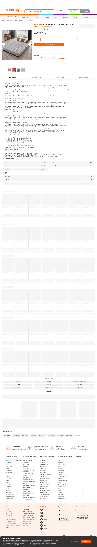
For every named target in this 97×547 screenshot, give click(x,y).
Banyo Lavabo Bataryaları (63, 480)
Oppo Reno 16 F (78, 486)
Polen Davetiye (26, 477)
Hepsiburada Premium (76, 7)
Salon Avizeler (43, 460)
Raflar (59, 460)
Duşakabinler (8, 468)
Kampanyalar (51, 7)
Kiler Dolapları (60, 468)
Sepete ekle (50, 44)
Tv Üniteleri (8, 476)
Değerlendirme (46, 26)
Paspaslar (59, 482)
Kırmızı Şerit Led (43, 492)
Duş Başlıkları (60, 472)
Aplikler (7, 488)
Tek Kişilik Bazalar (61, 486)
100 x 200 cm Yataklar (44, 484)
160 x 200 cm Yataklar (44, 494)
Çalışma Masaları (9, 470)
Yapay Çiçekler (60, 478)
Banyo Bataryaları (9, 494)
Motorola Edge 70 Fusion (79, 480)
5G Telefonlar (77, 484)
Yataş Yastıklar (26, 495)
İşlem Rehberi (25, 525)
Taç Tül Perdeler (26, 468)
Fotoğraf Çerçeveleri (61, 498)
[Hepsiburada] (12, 10)
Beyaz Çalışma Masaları (44, 490)
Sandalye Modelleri (9, 498)
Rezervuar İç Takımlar (62, 476)
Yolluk (59, 488)
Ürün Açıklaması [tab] (12, 77)
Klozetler (7, 474)
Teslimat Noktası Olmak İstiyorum (29, 519)
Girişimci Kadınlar (58, 7)
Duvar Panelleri (9, 486)
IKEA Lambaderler (26, 487)
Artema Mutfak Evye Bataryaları (29, 497)
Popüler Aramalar (78, 462)
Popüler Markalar (78, 464)
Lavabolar (8, 490)
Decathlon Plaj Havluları (27, 499)
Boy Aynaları (60, 474)
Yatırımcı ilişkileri (9, 513)
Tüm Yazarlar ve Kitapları (79, 460)
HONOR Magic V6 (78, 496)
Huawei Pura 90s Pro (79, 472)
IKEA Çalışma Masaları (27, 460)
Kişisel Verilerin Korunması (11, 519)
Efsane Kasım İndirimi (79, 466)
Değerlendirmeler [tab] (36, 77)
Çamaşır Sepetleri (61, 496)
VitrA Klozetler (26, 466)
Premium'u (13, 11)
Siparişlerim (34, 7)
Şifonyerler (60, 466)
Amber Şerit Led (43, 472)
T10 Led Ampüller (43, 476)
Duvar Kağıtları (9, 462)
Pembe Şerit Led (43, 482)
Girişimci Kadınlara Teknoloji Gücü (29, 517)
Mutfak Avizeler (43, 466)
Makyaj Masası (9, 472)
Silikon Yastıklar (43, 498)
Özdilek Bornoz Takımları (28, 473)
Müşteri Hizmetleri (66, 7)
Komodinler (60, 490)
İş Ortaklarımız (8, 511)
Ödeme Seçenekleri (27, 521)
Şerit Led (7, 482)
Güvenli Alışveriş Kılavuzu (11, 523)
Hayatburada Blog (26, 509)
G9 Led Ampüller (43, 496)
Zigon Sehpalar (60, 462)
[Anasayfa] (3, 20)
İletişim (7, 527)
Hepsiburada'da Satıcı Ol (86, 7)
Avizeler (7, 464)
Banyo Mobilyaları (9, 466)
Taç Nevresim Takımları (27, 475)
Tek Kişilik (45, 162)
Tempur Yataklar (43, 468)
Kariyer (7, 517)
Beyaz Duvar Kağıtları (44, 478)
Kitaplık (7, 480)
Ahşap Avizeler (43, 488)
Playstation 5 (77, 478)
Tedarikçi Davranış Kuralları (28, 515)
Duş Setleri (8, 484)
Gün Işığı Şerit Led (43, 470)
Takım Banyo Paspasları (62, 484)
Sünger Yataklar (43, 462)
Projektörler (60, 492)
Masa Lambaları (61, 494)
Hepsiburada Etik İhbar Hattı (83, 523)
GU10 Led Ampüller (44, 486)
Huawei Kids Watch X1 (79, 468)
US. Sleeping (38, 24)
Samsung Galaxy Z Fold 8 (80, 488)
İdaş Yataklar (25, 489)
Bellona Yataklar (26, 462)
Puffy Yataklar (25, 483)
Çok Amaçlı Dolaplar (61, 464)
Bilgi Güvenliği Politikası (10, 521)
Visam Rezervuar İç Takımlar (28, 485)
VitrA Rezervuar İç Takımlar (28, 493)
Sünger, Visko (44, 165)
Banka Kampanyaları (27, 523)
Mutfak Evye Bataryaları (10, 496)
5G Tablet (77, 482)
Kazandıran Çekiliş (78, 476)
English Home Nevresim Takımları (29, 481)
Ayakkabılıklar (8, 478)
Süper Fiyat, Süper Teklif (42, 7)
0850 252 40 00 (83, 518)
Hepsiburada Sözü (78, 458)
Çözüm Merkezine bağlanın (83, 510)
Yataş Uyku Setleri (26, 491)
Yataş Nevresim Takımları (28, 479)
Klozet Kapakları (61, 470)
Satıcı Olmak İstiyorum (27, 511)
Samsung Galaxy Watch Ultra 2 (81, 494)
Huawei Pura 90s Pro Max (80, 470)
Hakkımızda (8, 509)
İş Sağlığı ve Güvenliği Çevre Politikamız (13, 525)
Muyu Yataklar (26, 464)
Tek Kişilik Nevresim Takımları (46, 474)
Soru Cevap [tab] (60, 77)
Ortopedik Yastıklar (44, 480)
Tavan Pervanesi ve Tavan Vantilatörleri (13, 460)
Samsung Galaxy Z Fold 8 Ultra (81, 490)
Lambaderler (8, 492)
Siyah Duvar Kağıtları (44, 464)
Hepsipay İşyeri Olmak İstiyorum (29, 513)
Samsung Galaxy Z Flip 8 (79, 492)
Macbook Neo (77, 474)
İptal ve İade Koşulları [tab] (83, 77)
